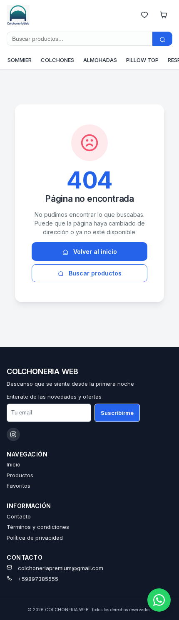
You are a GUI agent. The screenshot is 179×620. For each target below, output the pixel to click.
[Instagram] (13, 434)
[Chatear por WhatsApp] (159, 600)
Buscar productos (94, 273)
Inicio (13, 464)
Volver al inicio (94, 251)
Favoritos (18, 485)
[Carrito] (163, 15)
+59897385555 (38, 578)
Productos (20, 475)
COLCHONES (57, 60)
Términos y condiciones (38, 526)
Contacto (19, 516)
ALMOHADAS (100, 60)
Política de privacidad (35, 537)
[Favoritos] (144, 15)
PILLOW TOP (142, 60)
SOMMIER (19, 60)
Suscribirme (117, 412)
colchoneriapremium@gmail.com (60, 568)
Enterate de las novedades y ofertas (54, 396)
